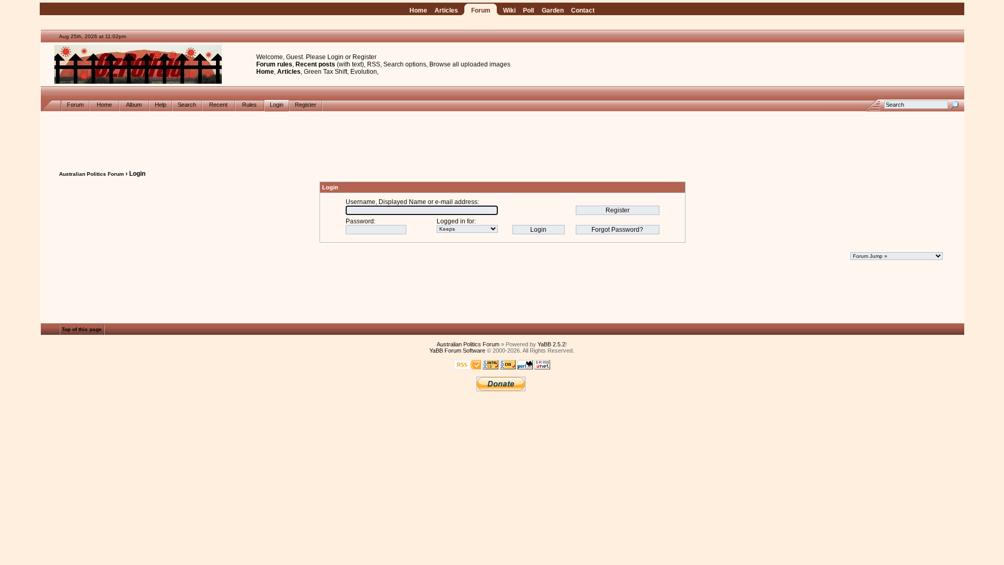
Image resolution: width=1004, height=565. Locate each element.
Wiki (509, 10)
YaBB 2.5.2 (551, 344)
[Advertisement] (502, 135)
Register (364, 57)
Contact (583, 10)
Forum (480, 10)
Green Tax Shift (325, 71)
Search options (404, 64)
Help (160, 104)
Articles (446, 10)
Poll (528, 10)
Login (335, 57)
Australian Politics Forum (91, 174)
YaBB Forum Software (457, 350)
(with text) (350, 64)
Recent (218, 104)
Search (187, 104)
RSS (373, 64)
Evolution (363, 71)
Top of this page (82, 330)
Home (418, 10)
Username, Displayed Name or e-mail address (411, 202)
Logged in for (455, 221)
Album (134, 104)
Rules (249, 104)
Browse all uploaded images (469, 64)
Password (360, 221)
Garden (553, 10)
